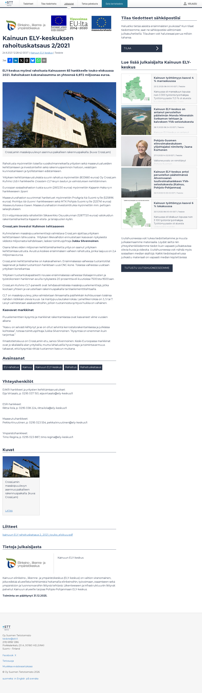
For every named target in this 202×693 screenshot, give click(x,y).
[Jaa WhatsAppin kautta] (38, 61)
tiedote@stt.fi (10, 638)
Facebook (8, 655)
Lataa (9, 510)
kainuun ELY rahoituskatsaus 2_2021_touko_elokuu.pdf (38, 534)
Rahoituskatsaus (90, 367)
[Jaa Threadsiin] (27, 61)
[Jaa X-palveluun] (21, 61)
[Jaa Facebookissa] (9, 61)
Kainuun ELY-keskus (41, 52)
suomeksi (8, 678)
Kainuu (27, 367)
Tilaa (127, 48)
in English (19, 678)
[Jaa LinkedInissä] (15, 61)
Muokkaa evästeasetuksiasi (18, 666)
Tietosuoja (8, 660)
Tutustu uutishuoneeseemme (146, 267)
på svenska (32, 678)
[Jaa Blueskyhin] (32, 61)
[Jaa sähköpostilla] (44, 61)
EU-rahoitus (11, 367)
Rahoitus (70, 367)
